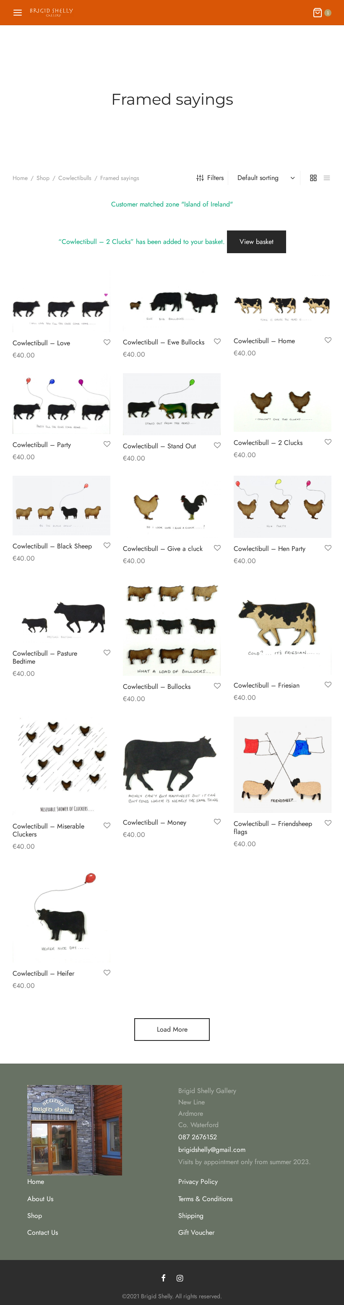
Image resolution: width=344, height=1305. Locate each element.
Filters (215, 178)
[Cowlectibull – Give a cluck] (172, 507)
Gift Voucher (196, 1232)
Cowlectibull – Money (154, 822)
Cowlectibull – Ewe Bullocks (163, 342)
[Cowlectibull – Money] (172, 764)
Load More (172, 1029)
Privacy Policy (198, 1181)
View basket (257, 241)
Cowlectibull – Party (42, 445)
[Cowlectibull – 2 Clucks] (282, 402)
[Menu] (18, 12)
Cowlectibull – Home (264, 340)
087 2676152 (197, 1137)
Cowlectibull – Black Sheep (52, 546)
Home (20, 178)
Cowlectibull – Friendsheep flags (273, 827)
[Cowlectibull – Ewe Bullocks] (172, 300)
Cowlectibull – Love (41, 343)
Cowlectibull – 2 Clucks (268, 442)
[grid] (313, 178)
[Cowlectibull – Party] (61, 403)
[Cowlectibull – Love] (61, 301)
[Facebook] (163, 1279)
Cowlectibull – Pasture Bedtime (45, 657)
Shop (43, 178)
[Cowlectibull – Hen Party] (282, 507)
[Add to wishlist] (107, 343)
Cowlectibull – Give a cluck (163, 548)
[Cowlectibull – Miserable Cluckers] (61, 766)
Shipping (190, 1215)
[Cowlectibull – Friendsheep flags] (282, 765)
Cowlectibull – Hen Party (269, 549)
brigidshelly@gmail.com (211, 1149)
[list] (326, 178)
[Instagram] (179, 1279)
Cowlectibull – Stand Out (159, 445)
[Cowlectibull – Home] (282, 300)
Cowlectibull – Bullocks (156, 686)
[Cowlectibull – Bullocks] (172, 627)
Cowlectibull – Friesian (267, 685)
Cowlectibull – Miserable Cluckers (48, 830)
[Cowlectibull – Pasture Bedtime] (61, 611)
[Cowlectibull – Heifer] (61, 913)
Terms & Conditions (205, 1199)
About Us (40, 1199)
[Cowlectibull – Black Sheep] (61, 505)
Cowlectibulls (74, 178)
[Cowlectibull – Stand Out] (172, 404)
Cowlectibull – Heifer (43, 974)
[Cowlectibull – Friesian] (282, 627)
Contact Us (42, 1232)
